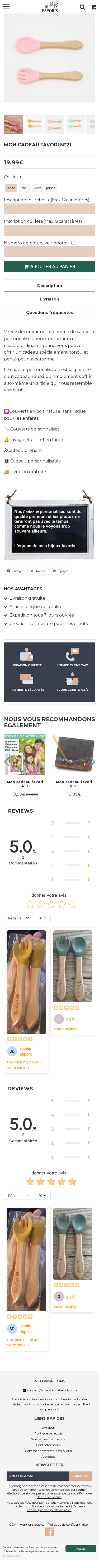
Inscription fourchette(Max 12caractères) (46, 199)
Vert (37, 188)
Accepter (81, 1548)
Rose (11, 188)
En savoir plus (11, 1555)
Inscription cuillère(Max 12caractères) (43, 221)
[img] (19, 1039)
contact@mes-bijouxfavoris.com (52, 1390)
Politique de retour (48, 1433)
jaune (51, 188)
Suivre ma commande (48, 1439)
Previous (8, 64)
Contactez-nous (48, 1445)
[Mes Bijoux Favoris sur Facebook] (50, 1534)
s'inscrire (80, 1476)
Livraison (48, 1427)
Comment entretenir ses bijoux (48, 1451)
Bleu (25, 188)
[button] (71, 823)
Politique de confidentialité (68, 1524)
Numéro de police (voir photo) (36, 243)
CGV (12, 1524)
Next (90, 64)
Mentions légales (32, 1524)
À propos (48, 1457)
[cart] (93, 7)
